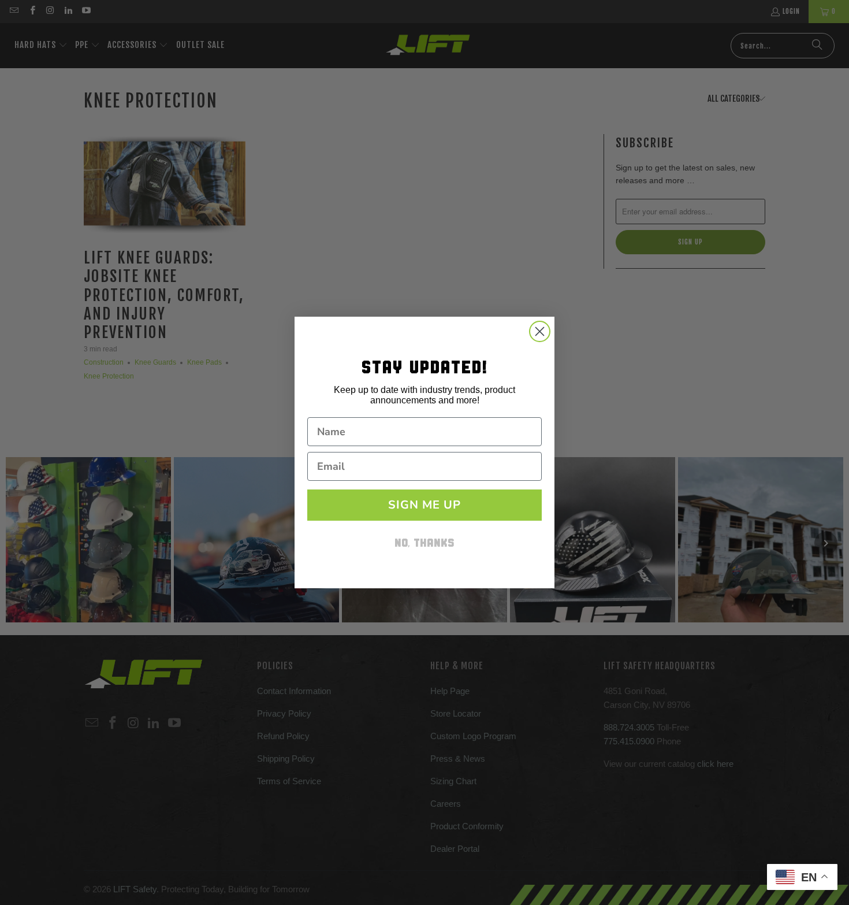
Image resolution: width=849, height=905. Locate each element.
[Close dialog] (540, 331)
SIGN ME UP (424, 505)
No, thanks (424, 544)
